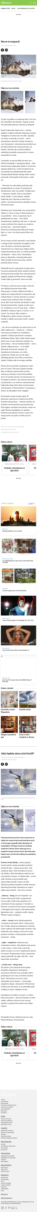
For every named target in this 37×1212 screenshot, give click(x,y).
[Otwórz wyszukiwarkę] (30, 2)
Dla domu (4, 1148)
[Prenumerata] (12, 1207)
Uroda (3, 1144)
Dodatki (4, 1187)
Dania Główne (6, 1183)
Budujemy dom (6, 1124)
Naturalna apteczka (8, 1146)
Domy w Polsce (6, 1119)
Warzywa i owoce (7, 1130)
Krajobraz (4, 1161)
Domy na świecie (6, 1120)
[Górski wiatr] (27, 699)
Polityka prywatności (8, 1105)
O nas (3, 1099)
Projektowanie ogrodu (9, 1138)
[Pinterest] (9, 1207)
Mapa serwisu (5, 1109)
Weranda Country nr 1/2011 (14, 464)
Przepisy (4, 1194)
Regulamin (4, 1103)
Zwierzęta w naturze (8, 1158)
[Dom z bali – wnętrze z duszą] (27, 724)
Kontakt (4, 1112)
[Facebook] (5, 1207)
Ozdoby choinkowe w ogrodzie (14, 469)
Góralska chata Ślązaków (8, 710)
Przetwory (5, 1189)
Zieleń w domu (6, 1136)
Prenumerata (6, 1198)
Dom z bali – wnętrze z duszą (26, 735)
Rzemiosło (4, 1167)
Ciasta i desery (6, 1185)
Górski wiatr (25, 709)
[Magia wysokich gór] (9, 724)
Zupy (2, 1181)
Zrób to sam (5, 1171)
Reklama (4, 1111)
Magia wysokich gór (8, 735)
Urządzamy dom (6, 1122)
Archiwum (4, 1101)
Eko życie (4, 1150)
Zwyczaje (4, 1169)
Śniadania (4, 1177)
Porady (3, 1134)
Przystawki (5, 1179)
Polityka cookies (7, 1107)
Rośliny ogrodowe (7, 1132)
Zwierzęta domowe (7, 1156)
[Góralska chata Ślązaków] (9, 699)
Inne (2, 1190)
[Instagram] (2, 1207)
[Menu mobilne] (34, 2)
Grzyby (3, 1159)
